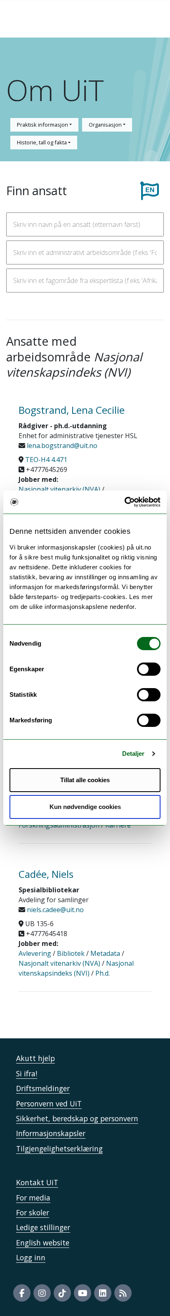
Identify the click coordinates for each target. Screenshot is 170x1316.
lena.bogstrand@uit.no (61, 445)
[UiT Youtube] (82, 1293)
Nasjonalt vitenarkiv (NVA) (59, 489)
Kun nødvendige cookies (85, 806)
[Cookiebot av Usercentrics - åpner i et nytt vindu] (124, 502)
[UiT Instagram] (42, 1293)
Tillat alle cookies (85, 779)
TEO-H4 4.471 (46, 459)
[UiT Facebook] (22, 1293)
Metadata (105, 953)
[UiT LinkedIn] (102, 1293)
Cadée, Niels (46, 874)
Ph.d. (102, 973)
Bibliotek (71, 953)
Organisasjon (106, 124)
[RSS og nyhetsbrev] (123, 1293)
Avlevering (35, 953)
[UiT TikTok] (62, 1293)
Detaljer (133, 753)
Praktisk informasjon (43, 124)
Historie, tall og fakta (42, 142)
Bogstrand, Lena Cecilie (72, 410)
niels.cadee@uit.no (54, 909)
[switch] (149, 669)
